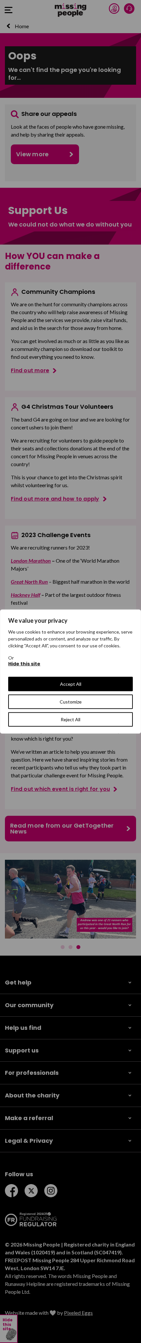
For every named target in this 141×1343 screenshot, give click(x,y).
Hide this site (24, 663)
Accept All (70, 684)
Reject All (70, 719)
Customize (71, 701)
